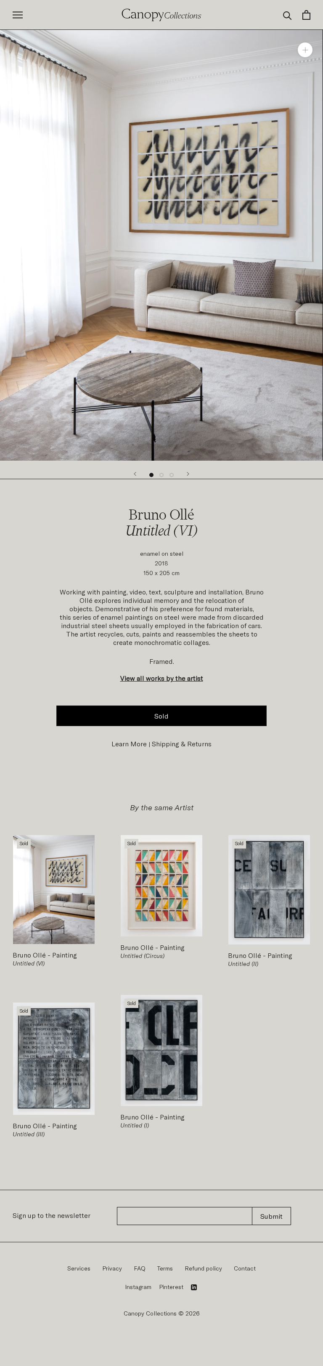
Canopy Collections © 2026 (162, 1313)
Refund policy (203, 1268)
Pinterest (171, 1286)
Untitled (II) (243, 963)
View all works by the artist (161, 678)
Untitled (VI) (29, 963)
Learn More (129, 744)
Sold (161, 716)
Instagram (138, 1286)
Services (78, 1268)
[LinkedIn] (194, 1287)
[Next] (188, 474)
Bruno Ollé (30, 955)
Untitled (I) (134, 1125)
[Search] (287, 15)
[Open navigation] (18, 15)
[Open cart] (306, 15)
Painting (63, 955)
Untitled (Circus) (142, 955)
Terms (165, 1268)
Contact (245, 1268)
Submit (271, 1216)
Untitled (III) (29, 1134)
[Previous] (135, 474)
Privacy (112, 1268)
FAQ (140, 1268)
